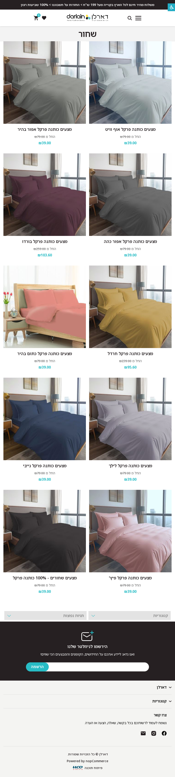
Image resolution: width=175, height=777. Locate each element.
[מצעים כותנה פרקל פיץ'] (130, 531)
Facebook (164, 733)
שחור (87, 34)
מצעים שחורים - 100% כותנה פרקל (45, 578)
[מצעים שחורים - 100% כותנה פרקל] (44, 531)
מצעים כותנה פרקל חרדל (130, 353)
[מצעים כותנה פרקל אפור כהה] (130, 194)
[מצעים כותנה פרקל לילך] (130, 419)
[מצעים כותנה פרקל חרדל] (130, 307)
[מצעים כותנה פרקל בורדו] (44, 194)
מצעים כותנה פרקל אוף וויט (130, 129)
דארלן (162, 687)
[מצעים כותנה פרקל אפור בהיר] (44, 82)
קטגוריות (159, 701)
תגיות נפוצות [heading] (73, 615)
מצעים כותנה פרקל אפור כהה (130, 241)
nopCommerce (97, 761)
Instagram (153, 733)
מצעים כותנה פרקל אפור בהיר (45, 129)
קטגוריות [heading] (160, 615)
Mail (143, 733)
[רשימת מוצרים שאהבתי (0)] (44, 18)
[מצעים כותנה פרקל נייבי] (44, 419)
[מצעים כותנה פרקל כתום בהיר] (44, 307)
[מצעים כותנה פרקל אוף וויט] (130, 82)
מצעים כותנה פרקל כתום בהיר (44, 353)
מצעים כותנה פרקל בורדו (44, 241)
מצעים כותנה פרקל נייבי (45, 465)
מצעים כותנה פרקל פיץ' (130, 578)
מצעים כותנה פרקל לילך (130, 465)
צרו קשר (160, 715)
